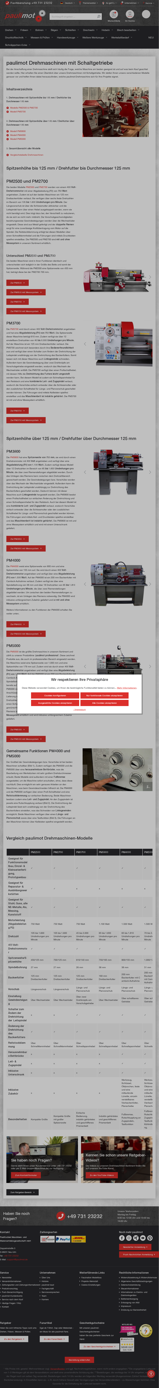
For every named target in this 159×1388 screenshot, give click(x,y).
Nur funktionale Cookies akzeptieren (104, 695)
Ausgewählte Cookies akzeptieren (55, 703)
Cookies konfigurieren (55, 695)
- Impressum (79, 709)
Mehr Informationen (126, 687)
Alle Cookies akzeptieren (104, 703)
